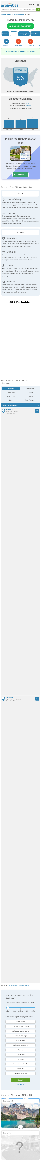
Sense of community (20, 1073)
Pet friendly (20, 1059)
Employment (29, 388)
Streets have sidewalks (20, 1064)
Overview (5, 34)
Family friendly (20, 1021)
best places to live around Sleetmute (18, 985)
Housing (30, 392)
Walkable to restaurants (20, 1045)
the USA (28, 105)
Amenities (11, 392)
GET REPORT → (20, 174)
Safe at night (21, 1054)
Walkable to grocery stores (20, 1031)
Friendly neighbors (20, 1050)
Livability (30, 4)
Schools (30, 396)
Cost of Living (11, 396)
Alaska (10, 14)
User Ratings (29, 400)
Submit (20, 1080)
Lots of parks (20, 1040)
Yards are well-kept (21, 1036)
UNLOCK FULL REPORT (21, 26)
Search (3, 14)
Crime (11, 400)
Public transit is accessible (20, 1026)
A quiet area (20, 1068)
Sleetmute (19, 14)
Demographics (24, 34)
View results (20, 1085)
